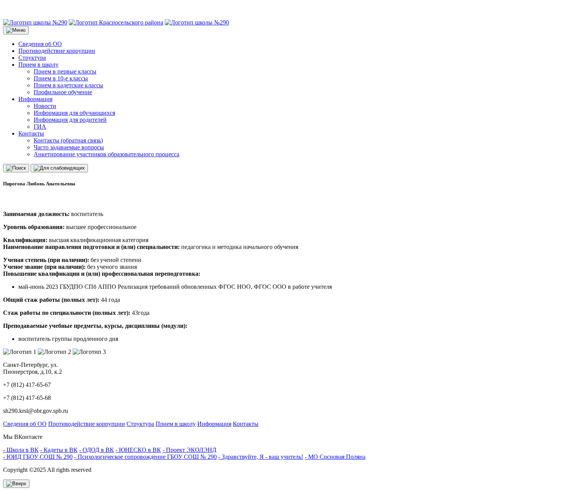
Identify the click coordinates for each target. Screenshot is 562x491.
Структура (32, 57)
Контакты (31, 133)
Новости (45, 106)
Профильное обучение (63, 92)
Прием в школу (38, 64)
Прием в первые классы (65, 71)
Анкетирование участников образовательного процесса (106, 154)
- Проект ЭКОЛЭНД (189, 450)
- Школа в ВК (21, 450)
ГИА (40, 126)
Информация (35, 99)
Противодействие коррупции (56, 50)
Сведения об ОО (40, 44)
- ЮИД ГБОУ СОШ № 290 (38, 456)
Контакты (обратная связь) (68, 140)
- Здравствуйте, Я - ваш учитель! (260, 456)
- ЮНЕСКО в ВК (138, 450)
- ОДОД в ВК (96, 450)
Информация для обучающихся (74, 113)
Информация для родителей (70, 119)
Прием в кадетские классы (68, 85)
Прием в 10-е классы (61, 78)
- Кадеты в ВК (59, 450)
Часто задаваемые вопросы (69, 147)
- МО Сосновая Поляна (335, 456)
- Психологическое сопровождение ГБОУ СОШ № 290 (145, 456)
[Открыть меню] (16, 30)
